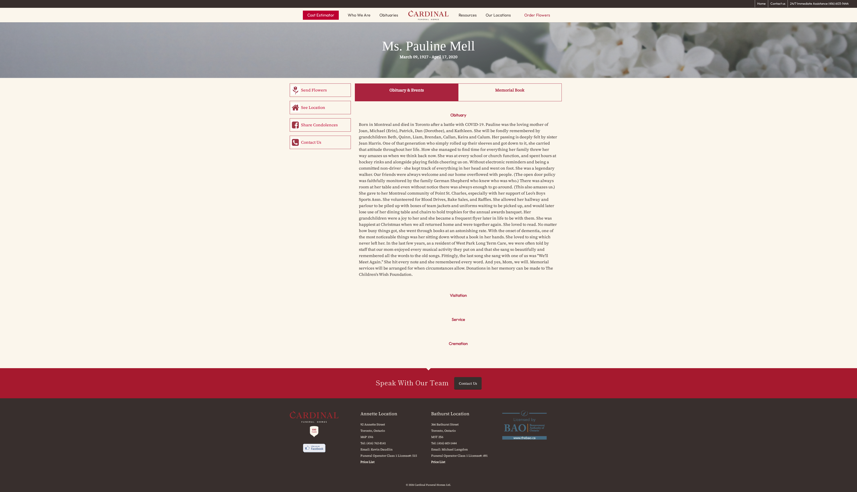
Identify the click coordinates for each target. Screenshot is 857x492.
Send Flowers (314, 90)
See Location (313, 107)
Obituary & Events (406, 90)
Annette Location (378, 414)
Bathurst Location (450, 414)
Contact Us (311, 142)
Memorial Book (509, 90)
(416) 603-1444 (447, 443)
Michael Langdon (455, 449)
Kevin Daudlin (382, 449)
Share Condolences (319, 125)
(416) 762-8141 (376, 443)
